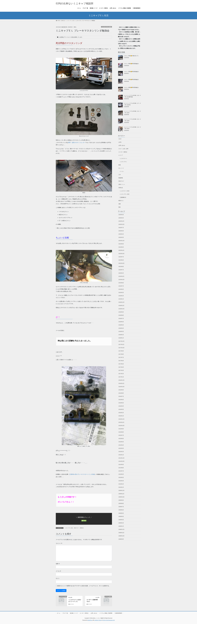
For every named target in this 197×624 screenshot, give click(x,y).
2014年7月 (121, 471)
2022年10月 (121, 263)
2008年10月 (121, 535)
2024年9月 (121, 243)
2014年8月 (121, 467)
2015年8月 (121, 432)
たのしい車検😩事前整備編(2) (131, 79)
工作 (120, 174)
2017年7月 (121, 357)
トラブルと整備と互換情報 (105, 613)
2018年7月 (121, 318)
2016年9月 (121, 389)
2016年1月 (121, 415)
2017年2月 (121, 373)
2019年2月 (121, 295)
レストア (121, 155)
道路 (120, 203)
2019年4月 (121, 292)
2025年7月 (121, 227)
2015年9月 (121, 428)
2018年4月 (121, 328)
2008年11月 (121, 532)
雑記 (120, 207)
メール (58, 571)
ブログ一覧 (65, 613)
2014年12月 (121, 458)
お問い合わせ (122, 145)
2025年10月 (121, 224)
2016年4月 (121, 406)
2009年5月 (121, 513)
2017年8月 (121, 354)
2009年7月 (121, 506)
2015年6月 (121, 438)
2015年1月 (121, 454)
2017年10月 (121, 347)
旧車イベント (122, 184)
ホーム (58, 613)
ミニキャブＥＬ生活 (106, 26)
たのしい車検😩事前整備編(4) (131, 63)
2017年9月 (121, 351)
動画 (120, 165)
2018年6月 (121, 321)
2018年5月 (121, 325)
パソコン (122, 171)
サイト (57, 578)
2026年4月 (121, 214)
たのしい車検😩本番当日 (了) (131, 55)
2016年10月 (121, 386)
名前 (58, 563)
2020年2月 (121, 273)
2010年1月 (121, 487)
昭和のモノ (121, 200)
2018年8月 (121, 315)
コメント (59, 543)
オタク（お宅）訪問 (123, 148)
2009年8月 (121, 503)
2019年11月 (121, 276)
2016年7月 (121, 396)
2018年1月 (121, 338)
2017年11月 (121, 344)
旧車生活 (81, 527)
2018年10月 (121, 308)
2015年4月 (121, 445)
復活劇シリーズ (74, 613)
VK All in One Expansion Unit (109, 620)
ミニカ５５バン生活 (124, 191)
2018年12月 (121, 302)
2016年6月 (121, 399)
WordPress (90, 620)
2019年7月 (121, 286)
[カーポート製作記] (106, 599)
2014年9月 (121, 464)
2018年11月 (121, 305)
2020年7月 (121, 269)
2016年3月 (121, 409)
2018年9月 (121, 312)
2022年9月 (121, 266)
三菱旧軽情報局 (118, 613)
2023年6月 (121, 260)
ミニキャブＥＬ (123, 161)
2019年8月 (121, 282)
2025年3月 (121, 237)
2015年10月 (121, 425)
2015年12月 (121, 419)
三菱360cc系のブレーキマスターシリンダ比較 (82, 474)
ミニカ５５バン (123, 158)
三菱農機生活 (123, 197)
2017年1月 (121, 377)
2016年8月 (121, 393)
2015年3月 (121, 448)
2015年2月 (121, 451)
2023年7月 (121, 256)
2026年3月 (121, 217)
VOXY (120, 139)
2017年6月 (121, 360)
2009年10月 (121, 497)
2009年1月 (121, 526)
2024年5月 (121, 247)
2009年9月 (121, 500)
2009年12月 (121, 490)
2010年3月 (121, 480)
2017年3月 (121, 370)
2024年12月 (121, 240)
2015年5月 (121, 441)
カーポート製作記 (123, 152)
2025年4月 (121, 234)
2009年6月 (121, 510)
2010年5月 (121, 474)
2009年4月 (121, 516)
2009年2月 (121, 523)
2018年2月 (121, 334)
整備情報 (121, 177)
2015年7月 (121, 435)
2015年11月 (121, 422)
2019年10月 (121, 279)
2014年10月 (121, 461)
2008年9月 (121, 539)
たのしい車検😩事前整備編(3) (131, 71)
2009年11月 (121, 493)
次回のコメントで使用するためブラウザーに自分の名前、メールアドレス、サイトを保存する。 (83, 585)
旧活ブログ (76, 527)
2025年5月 (121, 230)
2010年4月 (121, 477)
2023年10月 (121, 253)
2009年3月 (121, 519)
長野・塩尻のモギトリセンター (76, 142)
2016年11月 (121, 383)
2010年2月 (121, 484)
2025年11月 (121, 221)
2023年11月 (121, 250)
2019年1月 (121, 299)
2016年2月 (121, 412)
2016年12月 (121, 380)
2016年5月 (121, 402)
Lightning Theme (98, 620)
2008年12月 (121, 529)
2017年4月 (121, 367)
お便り (120, 142)
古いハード (121, 168)
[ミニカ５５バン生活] (61, 599)
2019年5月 (121, 289)
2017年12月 (121, 341)
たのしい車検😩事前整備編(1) (131, 87)
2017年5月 (121, 364)
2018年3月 (121, 331)
